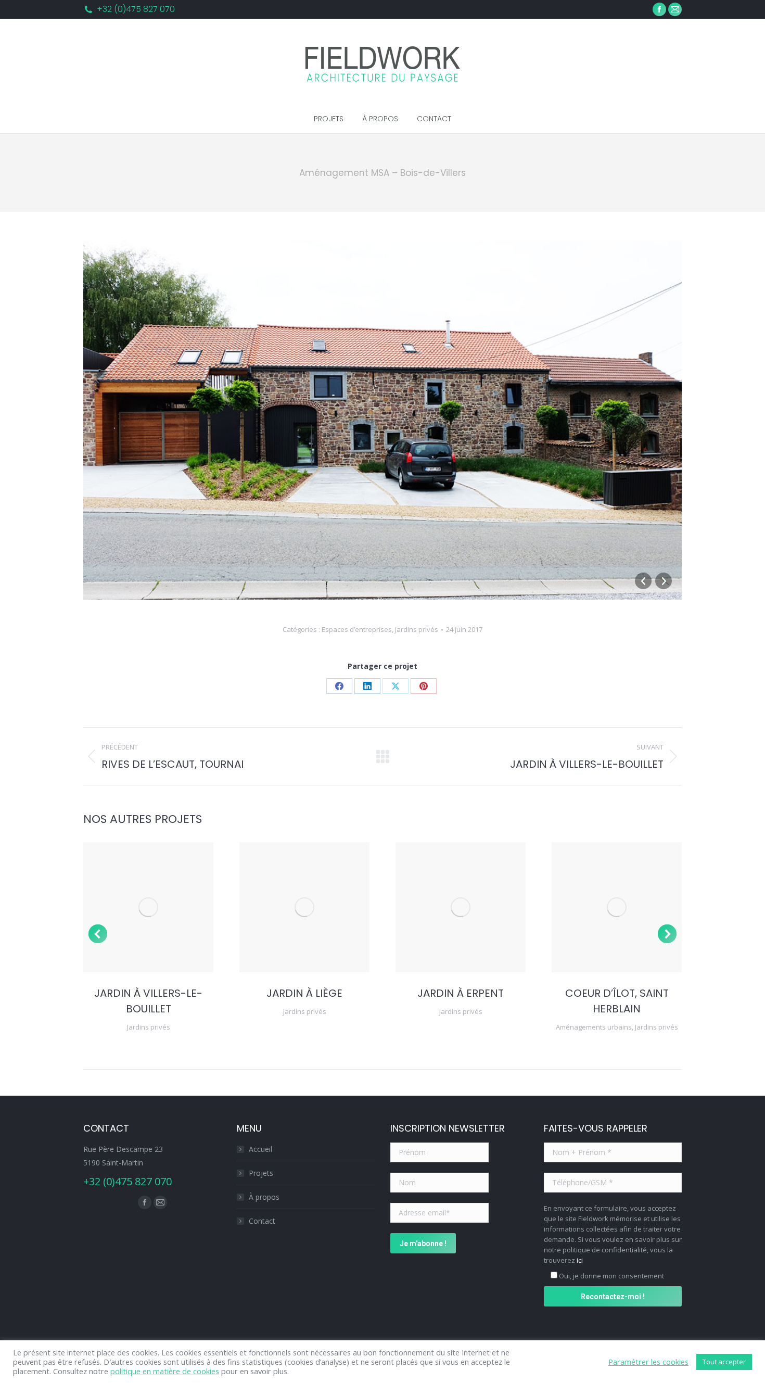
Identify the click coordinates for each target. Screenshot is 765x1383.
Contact (262, 1221)
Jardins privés (416, 629)
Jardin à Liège (304, 993)
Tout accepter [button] (724, 1361)
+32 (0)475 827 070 (136, 9)
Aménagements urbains (594, 1027)
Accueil (260, 1149)
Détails (148, 907)
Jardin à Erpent (460, 993)
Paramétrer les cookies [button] (648, 1361)
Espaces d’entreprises (357, 629)
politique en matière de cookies (164, 1371)
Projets (261, 1173)
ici (580, 1260)
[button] (97, 933)
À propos (264, 1197)
